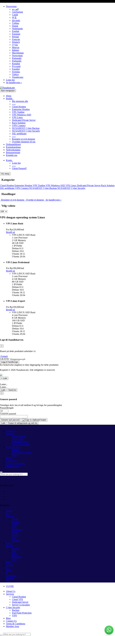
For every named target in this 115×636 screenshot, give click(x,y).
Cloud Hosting (19, 106)
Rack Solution (18, 123)
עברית (15, 44)
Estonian (16, 34)
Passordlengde (7, 408)
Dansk (15, 26)
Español (16, 69)
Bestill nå (10, 232)
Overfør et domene (34, 200)
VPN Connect (18, 125)
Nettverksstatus (13, 150)
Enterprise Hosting (21, 109)
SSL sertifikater (19, 133)
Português (16, 58)
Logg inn (10, 80)
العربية (15, 9)
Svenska (16, 71)
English (15, 31)
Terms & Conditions (15, 463)
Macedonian (18, 53)
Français (16, 39)
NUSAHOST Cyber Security (26, 131)
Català (15, 14)
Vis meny (5, 174)
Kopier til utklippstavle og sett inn (22, 423)
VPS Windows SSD (21, 114)
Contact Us (11, 460)
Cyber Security (13, 447)
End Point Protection (22, 452)
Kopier (43, 420)
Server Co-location (21, 444)
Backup (15, 450)
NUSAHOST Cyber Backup (26, 128)
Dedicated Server (20, 442)
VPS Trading (18, 112)
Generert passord (8, 413)
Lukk (3, 390)
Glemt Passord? (19, 168)
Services (10, 433)
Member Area (12, 466)
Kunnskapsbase (13, 147)
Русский (16, 66)
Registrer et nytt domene (23, 139)
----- (14, 104)
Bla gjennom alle (20, 101)
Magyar (15, 47)
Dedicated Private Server (23, 120)
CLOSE (10, 586)
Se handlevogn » (14, 82)
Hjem (8, 96)
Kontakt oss (11, 155)
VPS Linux (17, 117)
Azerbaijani (17, 12)
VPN (14, 455)
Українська (17, 77)
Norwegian (11, 6)
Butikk (10, 98)
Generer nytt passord (10, 420)
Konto (9, 160)
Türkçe (15, 74)
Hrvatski (16, 20)
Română (16, 63)
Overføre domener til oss (23, 141)
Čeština (15, 23)
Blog (8, 458)
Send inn (12, 390)
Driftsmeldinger (13, 144)
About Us (10, 431)
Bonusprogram (13, 152)
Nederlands (17, 28)
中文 (14, 17)
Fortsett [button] (4, 356)
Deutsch (16, 42)
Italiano (15, 50)
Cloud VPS (17, 439)
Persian (15, 36)
